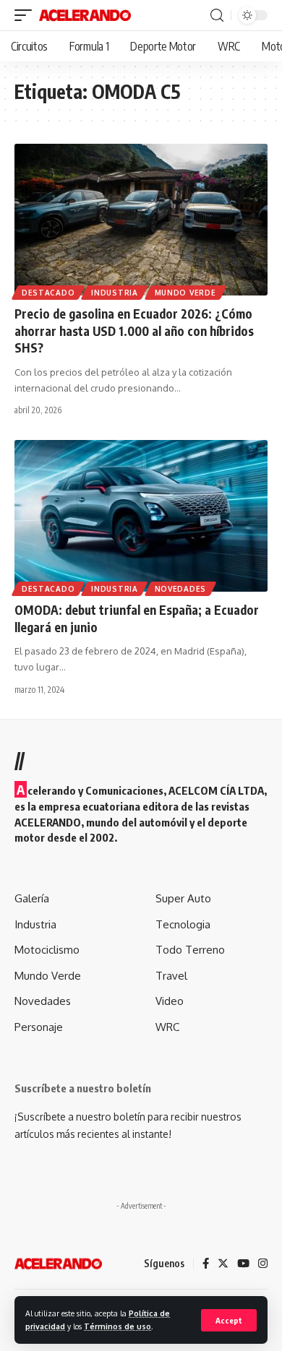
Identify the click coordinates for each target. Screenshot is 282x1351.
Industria (114, 292)
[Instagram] (263, 1264)
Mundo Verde (185, 292)
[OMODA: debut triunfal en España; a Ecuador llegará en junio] (141, 516)
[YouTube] (243, 1264)
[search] (217, 15)
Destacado (48, 292)
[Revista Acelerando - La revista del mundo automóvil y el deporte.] (85, 15)
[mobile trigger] (26, 15)
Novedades (180, 588)
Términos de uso (117, 1326)
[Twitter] (223, 1264)
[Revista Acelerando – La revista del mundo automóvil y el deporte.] (58, 1263)
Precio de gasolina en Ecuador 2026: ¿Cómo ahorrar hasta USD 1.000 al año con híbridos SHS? (134, 331)
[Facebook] (205, 1264)
